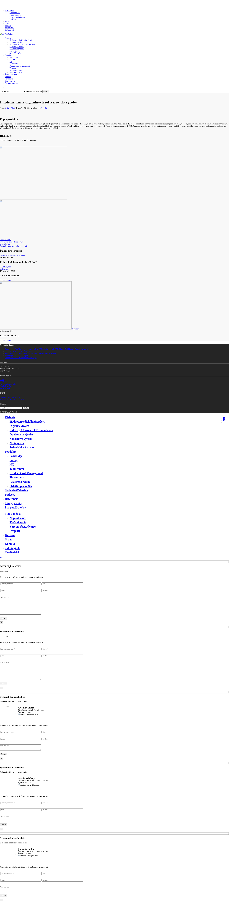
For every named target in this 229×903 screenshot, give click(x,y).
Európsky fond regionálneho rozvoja (14, 246)
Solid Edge (16, 456)
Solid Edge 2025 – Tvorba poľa (17, 356)
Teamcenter (17, 469)
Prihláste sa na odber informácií (12, 399)
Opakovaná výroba (21, 434)
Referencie (4, 269)
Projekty (44, 108)
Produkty (10, 451)
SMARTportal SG (21, 486)
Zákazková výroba (21, 438)
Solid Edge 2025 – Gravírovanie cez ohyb (20, 358)
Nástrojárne (17, 443)
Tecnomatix (17, 477)
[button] (1, 557)
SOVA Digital (10, 108)
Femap (14, 460)
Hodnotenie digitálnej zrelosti (27, 421)
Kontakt (3, 382)
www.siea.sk (5, 244)
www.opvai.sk (5, 240)
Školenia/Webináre (16, 490)
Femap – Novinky (7, 255)
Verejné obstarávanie (8, 384)
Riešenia (10, 417)
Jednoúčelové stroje (22, 447)
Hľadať (45, 91)
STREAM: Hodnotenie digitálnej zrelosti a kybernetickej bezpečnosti (31, 353)
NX (12, 464)
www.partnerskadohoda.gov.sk (11, 242)
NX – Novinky (19, 255)
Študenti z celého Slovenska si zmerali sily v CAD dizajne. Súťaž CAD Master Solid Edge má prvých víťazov (46, 349)
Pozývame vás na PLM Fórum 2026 (18, 351)
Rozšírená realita (20, 481)
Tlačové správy (6, 388)
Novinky (75, 329)
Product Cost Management (26, 473)
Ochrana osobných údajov (10, 397)
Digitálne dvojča (19, 426)
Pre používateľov (15, 507)
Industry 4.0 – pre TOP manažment (31, 430)
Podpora (10, 494)
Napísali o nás (5, 386)
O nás (2, 380)
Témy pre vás (13, 503)
